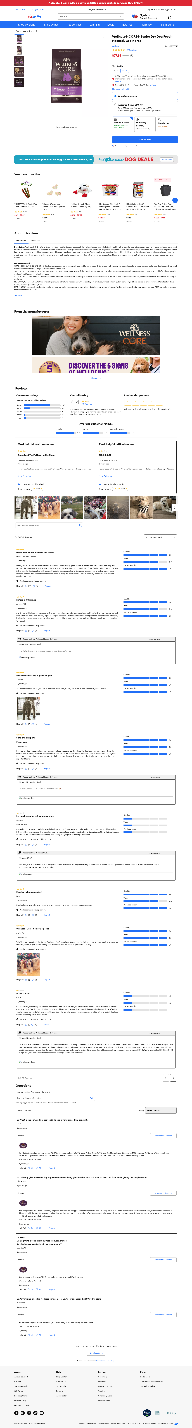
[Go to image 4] (19, 72)
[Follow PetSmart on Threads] (29, 1413)
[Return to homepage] (34, 16)
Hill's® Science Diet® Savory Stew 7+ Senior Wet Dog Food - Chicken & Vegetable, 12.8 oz (137, 207)
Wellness (115, 46)
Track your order (37, 9)
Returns (59, 1391)
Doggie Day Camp (106, 1386)
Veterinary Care (105, 1396)
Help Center (61, 1377)
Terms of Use (91, 1424)
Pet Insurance (104, 1400)
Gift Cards (18, 1391)
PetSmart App (20, 1400)
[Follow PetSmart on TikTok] (35, 1413)
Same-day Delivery (148, 1386)
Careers (17, 1381)
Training (101, 1391)
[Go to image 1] (19, 39)
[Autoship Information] (141, 105)
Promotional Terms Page (105, 1361)
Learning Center (21, 1396)
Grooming (102, 1377)
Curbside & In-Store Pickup (151, 1381)
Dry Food (33, 31)
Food (24, 31)
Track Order (61, 1386)
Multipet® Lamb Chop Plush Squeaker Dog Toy (80, 205)
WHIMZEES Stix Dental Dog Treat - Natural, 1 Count (26, 205)
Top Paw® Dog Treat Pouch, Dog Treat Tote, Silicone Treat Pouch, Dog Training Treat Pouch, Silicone (165, 207)
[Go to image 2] (19, 50)
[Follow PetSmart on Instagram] (23, 1413)
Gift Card (20, 9)
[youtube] (42, 1413)
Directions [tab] (35, 240)
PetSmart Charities (22, 1405)
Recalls (81, 1424)
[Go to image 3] (19, 61)
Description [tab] (21, 240)
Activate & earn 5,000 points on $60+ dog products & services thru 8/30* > (96, 2)
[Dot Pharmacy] (166, 1413)
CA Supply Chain (133, 1424)
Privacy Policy (103, 1424)
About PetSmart (21, 1377)
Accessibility (61, 1396)
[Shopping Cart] (173, 17)
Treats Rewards (20, 1386)
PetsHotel (102, 1381)
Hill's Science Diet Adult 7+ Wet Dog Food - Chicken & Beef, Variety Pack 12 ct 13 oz (109, 207)
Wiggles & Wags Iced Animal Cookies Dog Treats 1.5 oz (53, 207)
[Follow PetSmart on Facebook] (16, 1413)
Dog (17, 31)
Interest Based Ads (118, 1424)
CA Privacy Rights (149, 1424)
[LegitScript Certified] (147, 1413)
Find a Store (145, 1377)
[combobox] (91, 16)
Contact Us (61, 1381)
